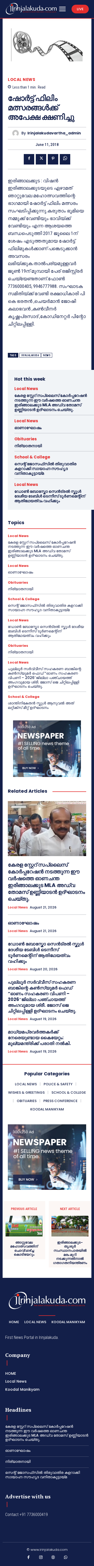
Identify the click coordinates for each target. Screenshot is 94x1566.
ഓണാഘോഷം (28, 427)
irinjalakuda (30, 355)
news (46, 355)
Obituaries (25, 439)
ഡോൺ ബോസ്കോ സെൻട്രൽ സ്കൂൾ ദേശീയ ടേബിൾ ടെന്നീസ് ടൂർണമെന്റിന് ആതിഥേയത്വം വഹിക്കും (49, 496)
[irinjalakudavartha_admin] (16, 133)
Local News (21, 79)
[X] (41, 159)
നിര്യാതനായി (28, 445)
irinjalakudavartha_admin (54, 133)
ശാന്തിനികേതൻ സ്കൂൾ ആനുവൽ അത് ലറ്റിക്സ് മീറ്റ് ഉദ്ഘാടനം (41, 705)
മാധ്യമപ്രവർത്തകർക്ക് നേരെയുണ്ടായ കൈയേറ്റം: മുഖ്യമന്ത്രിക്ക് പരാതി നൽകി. (39, 1038)
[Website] (53, 1558)
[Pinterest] (53, 159)
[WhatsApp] (65, 159)
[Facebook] (29, 159)
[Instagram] (41, 1558)
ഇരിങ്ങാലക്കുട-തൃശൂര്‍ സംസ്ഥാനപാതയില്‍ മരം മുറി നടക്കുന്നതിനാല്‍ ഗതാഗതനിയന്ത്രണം (70, 1252)
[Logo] (31, 8)
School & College (32, 457)
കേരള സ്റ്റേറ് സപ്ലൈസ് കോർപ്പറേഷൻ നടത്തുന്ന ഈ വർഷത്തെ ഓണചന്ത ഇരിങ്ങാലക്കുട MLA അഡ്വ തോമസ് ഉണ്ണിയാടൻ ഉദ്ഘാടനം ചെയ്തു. (50, 402)
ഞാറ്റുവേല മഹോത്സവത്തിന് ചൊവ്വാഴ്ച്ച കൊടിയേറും (24, 1248)
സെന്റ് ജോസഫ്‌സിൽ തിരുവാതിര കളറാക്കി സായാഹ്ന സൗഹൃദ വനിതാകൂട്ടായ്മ (45, 468)
